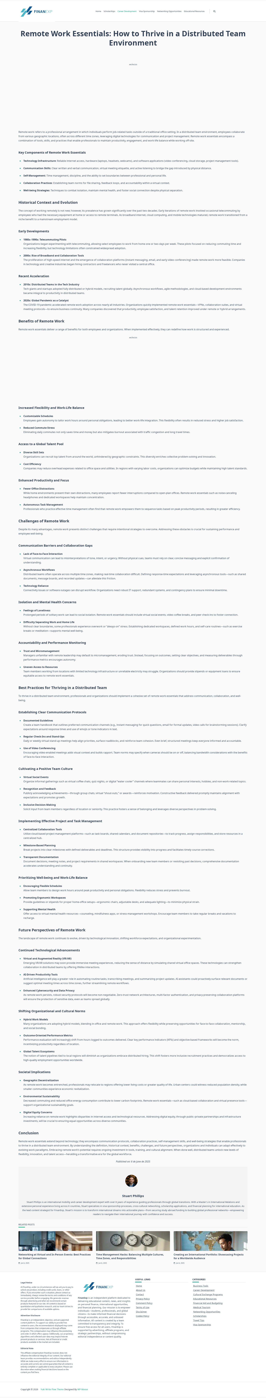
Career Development (127, 11)
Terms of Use (142, 1307)
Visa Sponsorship (147, 11)
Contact (140, 1294)
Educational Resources (194, 11)
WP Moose (82, 1389)
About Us (140, 1290)
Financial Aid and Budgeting (208, 1303)
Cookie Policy (142, 1316)
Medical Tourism (201, 1307)
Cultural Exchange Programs (208, 1294)
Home (98, 11)
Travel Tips (198, 1320)
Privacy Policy (143, 1298)
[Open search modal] (214, 11)
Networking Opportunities (169, 11)
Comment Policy (144, 1303)
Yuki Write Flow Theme (52, 1389)
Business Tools (200, 1285)
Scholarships (109, 11)
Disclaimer (141, 1311)
